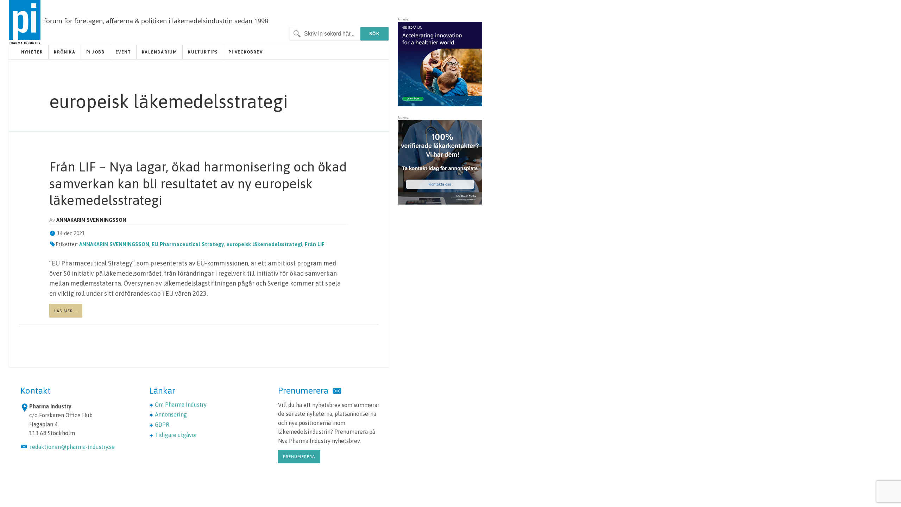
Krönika (64, 52)
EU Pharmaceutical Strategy (188, 244)
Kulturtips (203, 52)
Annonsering (171, 414)
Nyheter (32, 52)
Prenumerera (299, 456)
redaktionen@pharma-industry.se (72, 447)
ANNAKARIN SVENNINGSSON (114, 244)
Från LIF (315, 244)
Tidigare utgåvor (176, 435)
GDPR (162, 424)
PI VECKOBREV (245, 52)
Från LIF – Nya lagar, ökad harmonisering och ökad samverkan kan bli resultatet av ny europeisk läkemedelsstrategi (198, 183)
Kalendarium (159, 52)
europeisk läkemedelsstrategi (264, 244)
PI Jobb (95, 52)
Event (123, 52)
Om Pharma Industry (181, 404)
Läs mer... (65, 310)
